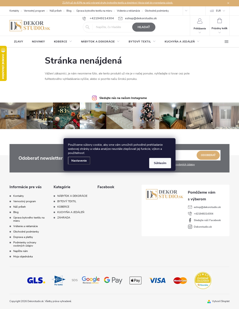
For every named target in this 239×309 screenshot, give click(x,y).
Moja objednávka (23, 256)
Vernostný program (34, 11)
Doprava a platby (23, 237)
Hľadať (144, 27)
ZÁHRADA (63, 217)
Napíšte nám (20, 251)
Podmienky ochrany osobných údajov (24, 244)
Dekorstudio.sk (203, 227)
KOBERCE (63, 206)
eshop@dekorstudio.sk (207, 207)
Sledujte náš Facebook (207, 220)
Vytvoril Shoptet (220, 301)
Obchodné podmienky (157, 11)
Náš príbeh (56, 11)
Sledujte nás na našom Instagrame (123, 98)
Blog (69, 11)
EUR (218, 11)
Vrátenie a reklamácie (128, 11)
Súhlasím (160, 163)
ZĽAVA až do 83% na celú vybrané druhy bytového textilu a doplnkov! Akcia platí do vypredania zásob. (117, 2)
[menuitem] (18, 42)
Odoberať (208, 155)
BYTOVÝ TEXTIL (66, 201)
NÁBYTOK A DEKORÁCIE (72, 196)
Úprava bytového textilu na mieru (94, 11)
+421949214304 (203, 213)
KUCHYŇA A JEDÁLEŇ (70, 212)
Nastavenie (79, 161)
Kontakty (14, 11)
